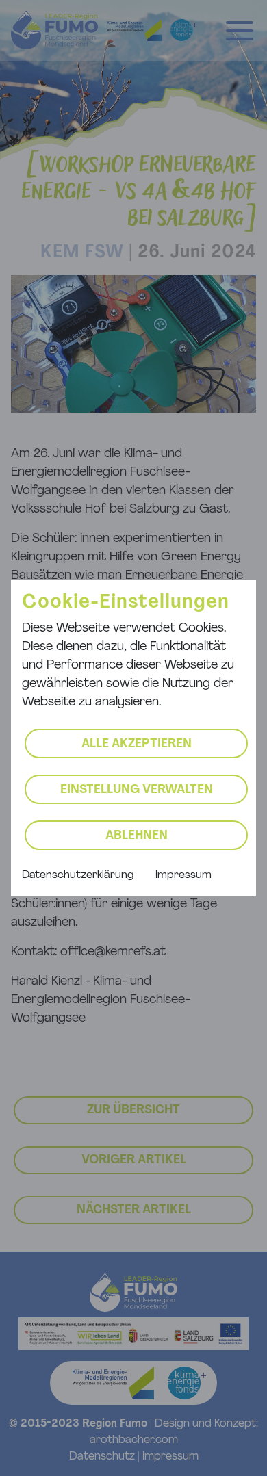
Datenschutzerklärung (78, 875)
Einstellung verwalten (136, 790)
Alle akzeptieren (136, 744)
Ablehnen (136, 836)
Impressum (183, 875)
